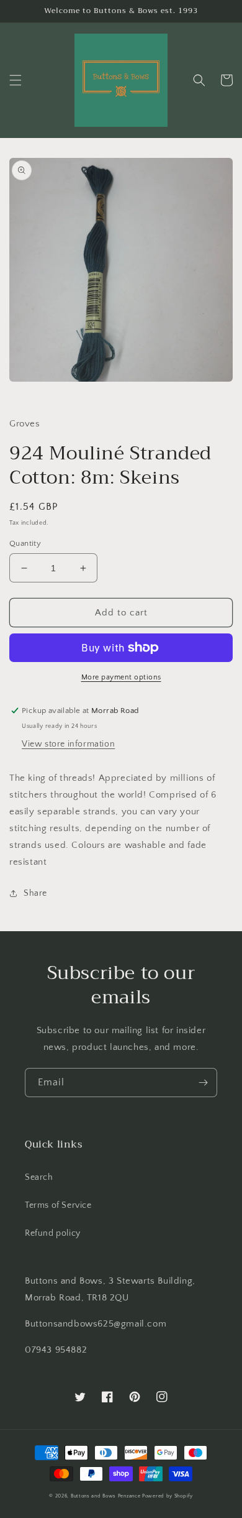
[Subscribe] (203, 1082)
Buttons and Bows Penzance (106, 1496)
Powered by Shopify (167, 1496)
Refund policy (53, 1233)
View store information (68, 744)
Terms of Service (58, 1205)
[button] (15, 80)
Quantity (25, 543)
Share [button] (35, 893)
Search (39, 1177)
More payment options (121, 677)
